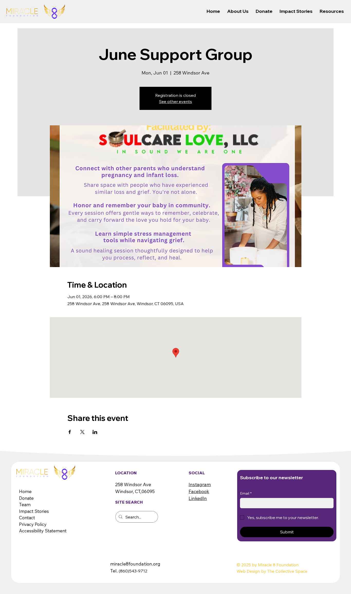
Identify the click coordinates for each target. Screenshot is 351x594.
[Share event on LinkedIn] (95, 432)
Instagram (200, 484)
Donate (26, 498)
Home (25, 491)
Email (246, 493)
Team (25, 504)
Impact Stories (34, 511)
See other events (175, 101)
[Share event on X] (82, 432)
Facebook (199, 491)
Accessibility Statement (43, 530)
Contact (27, 517)
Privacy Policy (33, 524)
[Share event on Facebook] (69, 432)
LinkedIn (198, 498)
